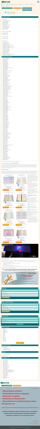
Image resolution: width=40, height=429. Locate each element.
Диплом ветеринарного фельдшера (7, 67)
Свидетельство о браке (6, 48)
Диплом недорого (5, 372)
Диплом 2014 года (5, 362)
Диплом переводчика (5, 121)
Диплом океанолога (5, 116)
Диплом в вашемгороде (21, 343)
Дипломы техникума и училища (6, 31)
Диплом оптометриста (6, 117)
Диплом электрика (5, 156)
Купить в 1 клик (12, 207)
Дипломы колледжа (5, 34)
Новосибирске (5, 330)
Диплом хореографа (5, 151)
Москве (4, 328)
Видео (28, 4)
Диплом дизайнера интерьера (7, 79)
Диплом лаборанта (5, 95)
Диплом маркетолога (5, 100)
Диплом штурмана (5, 154)
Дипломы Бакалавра (5, 22)
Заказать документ (18, 385)
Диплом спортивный (5, 134)
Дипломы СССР (5, 25)
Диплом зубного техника (6, 84)
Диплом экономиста (5, 155)
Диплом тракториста (5, 142)
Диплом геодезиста (5, 73)
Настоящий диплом (5, 375)
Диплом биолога (5, 64)
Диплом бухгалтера (5, 66)
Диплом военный (5, 69)
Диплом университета (6, 374)
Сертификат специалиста (6, 45)
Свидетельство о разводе (6, 49)
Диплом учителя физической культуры (8, 144)
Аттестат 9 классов (5, 38)
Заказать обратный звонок (7, 385)
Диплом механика (5, 111)
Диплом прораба (5, 128)
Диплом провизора (5, 125)
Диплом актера (5, 60)
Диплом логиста (5, 97)
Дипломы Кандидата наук (6, 26)
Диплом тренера (5, 143)
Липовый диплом (5, 376)
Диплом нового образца (6, 365)
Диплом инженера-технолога (7, 88)
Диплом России (5, 363)
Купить (6, 207)
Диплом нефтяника (5, 115)
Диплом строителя (5, 136)
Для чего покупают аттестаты (6, 353)
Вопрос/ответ (33, 4)
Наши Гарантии (5, 347)
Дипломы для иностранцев (6, 24)
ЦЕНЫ (9, 4)
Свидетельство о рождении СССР (7, 54)
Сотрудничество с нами (6, 349)
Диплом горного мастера (6, 74)
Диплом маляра (5, 99)
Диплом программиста (6, 126)
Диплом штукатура (5, 153)
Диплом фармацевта (5, 145)
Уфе (3, 336)
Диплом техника (5, 139)
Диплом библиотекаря (6, 63)
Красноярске (4, 337)
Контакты (8, 6)
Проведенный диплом (6, 364)
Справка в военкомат (5, 51)
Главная (3, 161)
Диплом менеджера (5, 108)
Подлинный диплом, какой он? (6, 354)
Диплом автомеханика (6, 58)
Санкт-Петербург (5, 329)
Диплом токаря (5, 141)
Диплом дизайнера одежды (6, 80)
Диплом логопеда (5, 98)
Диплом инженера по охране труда (7, 85)
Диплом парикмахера (6, 119)
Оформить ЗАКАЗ (15, 4)
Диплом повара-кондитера (6, 122)
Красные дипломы (5, 23)
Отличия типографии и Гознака (7, 348)
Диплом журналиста (5, 83)
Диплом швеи (5, 152)
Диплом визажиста (5, 68)
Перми (4, 338)
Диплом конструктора (6, 93)
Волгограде (4, 339)
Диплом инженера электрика (6, 86)
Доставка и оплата (22, 4)
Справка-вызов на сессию (6, 52)
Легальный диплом (5, 368)
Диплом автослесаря (5, 59)
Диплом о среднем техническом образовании (9, 370)
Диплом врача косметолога (6, 72)
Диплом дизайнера (5, 78)
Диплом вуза (4, 378)
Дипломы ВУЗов (4, 19)
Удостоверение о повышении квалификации (8, 46)
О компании (4, 4)
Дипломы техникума (5, 32)
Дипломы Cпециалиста (6, 21)
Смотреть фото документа (8, 186)
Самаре (4, 335)
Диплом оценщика (5, 118)
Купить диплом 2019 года (6, 359)
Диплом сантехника (5, 130)
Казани (4, 332)
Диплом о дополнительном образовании (8, 371)
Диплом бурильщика (5, 65)
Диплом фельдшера (5, 146)
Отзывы (4, 6)
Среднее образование (5, 36)
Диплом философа (5, 148)
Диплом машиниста (5, 104)
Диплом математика (5, 103)
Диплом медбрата (5, 105)
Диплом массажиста (5, 101)
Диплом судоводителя (6, 138)
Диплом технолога (5, 140)
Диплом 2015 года (5, 361)
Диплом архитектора (5, 61)
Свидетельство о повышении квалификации (8, 47)
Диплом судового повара (6, 137)
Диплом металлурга (5, 110)
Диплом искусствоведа (6, 90)
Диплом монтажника (5, 112)
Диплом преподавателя (6, 124)
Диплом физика (5, 147)
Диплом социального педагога (7, 133)
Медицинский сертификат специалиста (8, 44)
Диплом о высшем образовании (7, 20)
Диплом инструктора (5, 89)
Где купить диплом (5, 373)
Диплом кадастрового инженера (7, 92)
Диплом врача (5, 71)
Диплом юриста (5, 159)
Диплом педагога (5, 120)
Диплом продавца (5, 127)
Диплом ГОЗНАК (5, 366)
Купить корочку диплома (6, 367)
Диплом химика (5, 150)
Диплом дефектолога (6, 77)
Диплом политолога (5, 123)
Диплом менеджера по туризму (7, 109)
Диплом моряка (5, 114)
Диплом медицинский (6, 106)
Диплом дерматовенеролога (6, 75)
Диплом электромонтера (6, 158)
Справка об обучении (5, 53)
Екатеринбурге (5, 331)
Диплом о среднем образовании (7, 369)
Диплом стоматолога (5, 135)
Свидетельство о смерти (6, 50)
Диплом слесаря (5, 132)
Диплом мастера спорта (6, 102)
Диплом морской (5, 113)
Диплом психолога (5, 129)
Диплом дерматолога (6, 76)
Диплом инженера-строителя (7, 87)
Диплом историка (5, 91)
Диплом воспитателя (5, 70)
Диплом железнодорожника (6, 82)
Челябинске (4, 333)
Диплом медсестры (5, 107)
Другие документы (4, 40)
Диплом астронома (5, 62)
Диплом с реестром (5, 28)
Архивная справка (5, 43)
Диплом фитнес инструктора (6, 149)
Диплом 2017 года (5, 360)
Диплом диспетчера (5, 81)
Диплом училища (5, 33)
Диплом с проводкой (5, 29)
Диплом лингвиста (5, 96)
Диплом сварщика (5, 131)
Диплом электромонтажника (6, 157)
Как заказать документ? (6, 346)
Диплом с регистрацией (6, 377)
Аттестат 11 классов (5, 37)
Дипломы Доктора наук (6, 27)
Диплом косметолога (5, 94)
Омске (4, 334)
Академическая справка (6, 42)
